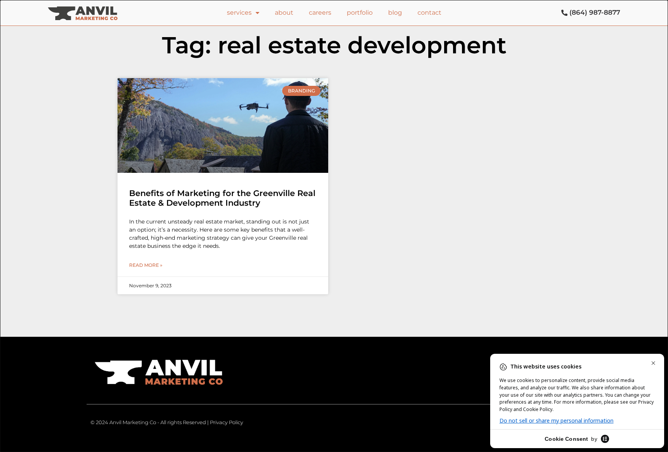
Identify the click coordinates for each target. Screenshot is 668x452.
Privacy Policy (226, 422)
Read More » (145, 265)
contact (429, 12)
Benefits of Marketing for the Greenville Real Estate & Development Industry (222, 198)
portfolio (360, 12)
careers (320, 12)
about (284, 12)
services (239, 12)
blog (395, 12)
